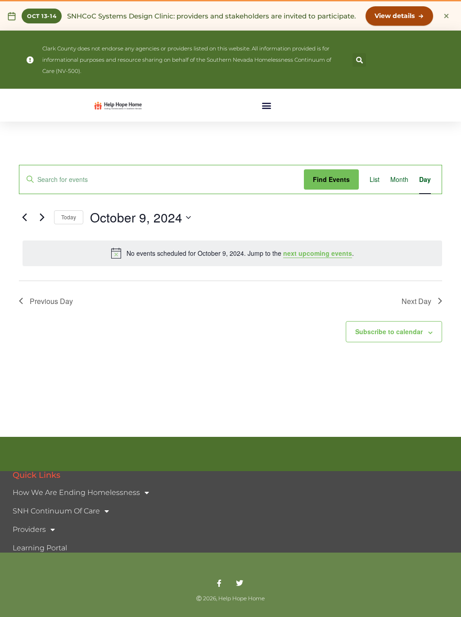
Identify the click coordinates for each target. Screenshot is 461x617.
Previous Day (51, 301)
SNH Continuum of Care (56, 511)
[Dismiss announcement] (446, 16)
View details (395, 16)
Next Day (416, 301)
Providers (29, 529)
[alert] (232, 253)
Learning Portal (40, 548)
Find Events (331, 179)
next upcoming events (317, 253)
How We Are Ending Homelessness (76, 492)
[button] (359, 60)
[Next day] (41, 217)
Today (68, 217)
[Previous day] (24, 217)
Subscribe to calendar (389, 331)
